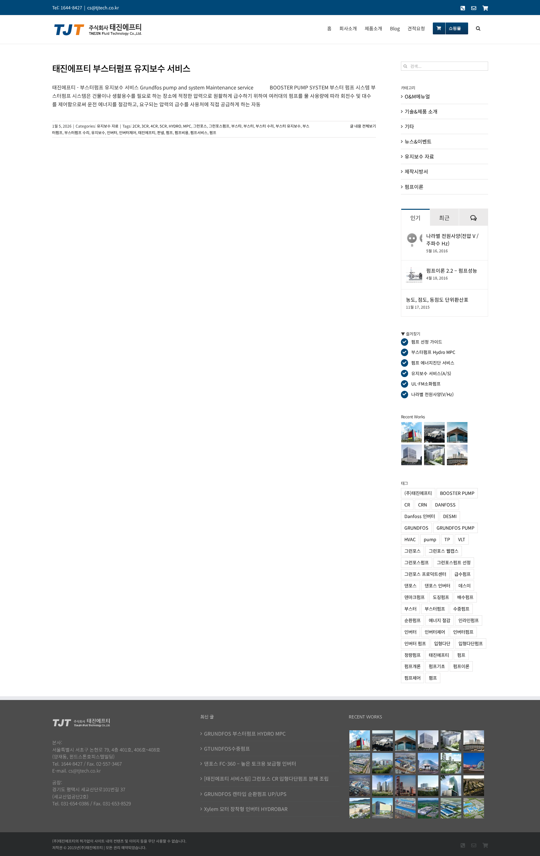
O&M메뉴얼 (417, 96)
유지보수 (98, 132)
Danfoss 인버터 (419, 516)
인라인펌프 (468, 620)
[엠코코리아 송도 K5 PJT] (359, 763)
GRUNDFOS (416, 527)
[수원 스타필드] (428, 763)
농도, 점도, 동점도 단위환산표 (437, 299)
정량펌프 (412, 655)
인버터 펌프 (415, 643)
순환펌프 (412, 620)
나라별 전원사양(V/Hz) (432, 394)
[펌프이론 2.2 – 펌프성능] (414, 270)
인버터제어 (127, 132)
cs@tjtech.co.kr (103, 7)
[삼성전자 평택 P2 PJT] (405, 808)
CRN (422, 504)
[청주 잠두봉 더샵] (382, 785)
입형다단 (442, 643)
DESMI (450, 516)
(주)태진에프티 (418, 493)
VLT (461, 539)
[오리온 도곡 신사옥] (411, 455)
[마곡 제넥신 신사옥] (434, 455)
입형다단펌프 (470, 643)
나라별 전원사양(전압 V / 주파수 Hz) (452, 239)
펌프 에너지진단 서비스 (432, 363)
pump (430, 539)
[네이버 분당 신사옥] (451, 785)
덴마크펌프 (414, 597)
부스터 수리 (265, 125)
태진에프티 (146, 132)
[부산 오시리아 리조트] (451, 763)
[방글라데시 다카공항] (457, 432)
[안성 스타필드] (359, 808)
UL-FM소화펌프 (426, 383)
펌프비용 (181, 132)
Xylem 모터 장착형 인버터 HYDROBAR (246, 809)
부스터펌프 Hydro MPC (433, 352)
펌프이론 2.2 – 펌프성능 (451, 270)
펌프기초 (437, 666)
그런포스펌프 (219, 125)
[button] (478, 27)
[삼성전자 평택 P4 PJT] (411, 432)
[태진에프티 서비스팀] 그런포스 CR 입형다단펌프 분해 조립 (266, 778)
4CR (154, 125)
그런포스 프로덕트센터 (425, 574)
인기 (415, 218)
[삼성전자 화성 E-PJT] (382, 763)
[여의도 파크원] (405, 785)
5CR (163, 125)
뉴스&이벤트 (418, 141)
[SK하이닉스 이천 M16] (359, 785)
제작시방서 (416, 171)
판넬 (160, 132)
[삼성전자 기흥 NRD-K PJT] (405, 763)
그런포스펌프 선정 (454, 562)
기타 (409, 126)
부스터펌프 (435, 608)
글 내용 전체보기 (363, 125)
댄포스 (410, 585)
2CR (136, 125)
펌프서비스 (199, 132)
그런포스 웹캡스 (443, 550)
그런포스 (200, 125)
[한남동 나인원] (473, 785)
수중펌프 (461, 608)
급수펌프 (462, 574)
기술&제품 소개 (421, 111)
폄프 (212, 132)
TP (447, 539)
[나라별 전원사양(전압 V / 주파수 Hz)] (414, 236)
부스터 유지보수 (288, 125)
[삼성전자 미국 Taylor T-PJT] (434, 432)
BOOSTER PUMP (457, 493)
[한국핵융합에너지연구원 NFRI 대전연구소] (457, 455)
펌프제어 (412, 677)
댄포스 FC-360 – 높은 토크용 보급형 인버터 (250, 763)
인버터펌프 (463, 631)
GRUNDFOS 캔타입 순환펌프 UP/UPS (245, 794)
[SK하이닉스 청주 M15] (428, 808)
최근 (444, 218)
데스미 (464, 585)
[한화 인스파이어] (473, 763)
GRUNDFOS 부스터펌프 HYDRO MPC (245, 733)
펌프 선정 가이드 (426, 342)
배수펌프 (465, 597)
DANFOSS (445, 504)
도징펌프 (441, 597)
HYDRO (175, 125)
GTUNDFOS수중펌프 (227, 748)
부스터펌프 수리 (76, 132)
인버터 (112, 132)
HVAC (410, 539)
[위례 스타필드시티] (382, 808)
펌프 (169, 132)
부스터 (248, 125)
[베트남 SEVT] (451, 808)
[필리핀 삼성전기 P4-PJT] (473, 808)
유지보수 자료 (107, 125)
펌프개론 (412, 666)
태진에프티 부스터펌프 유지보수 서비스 (121, 68)
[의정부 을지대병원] (428, 785)
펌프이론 (414, 186)
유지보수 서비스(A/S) (431, 373)
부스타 (236, 125)
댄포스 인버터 (437, 585)
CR (407, 504)
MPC (187, 125)
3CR (145, 125)
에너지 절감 (439, 620)
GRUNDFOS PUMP (455, 527)
